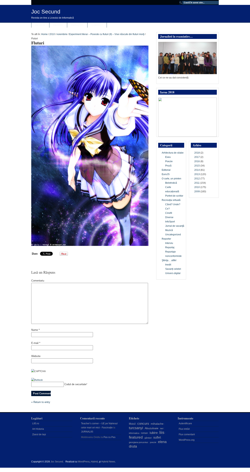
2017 (197, 157)
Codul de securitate (75, 384)
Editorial (166, 170)
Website (35, 356)
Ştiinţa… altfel (169, 260)
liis (161, 432)
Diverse (169, 217)
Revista (40, 25)
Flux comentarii (187, 434)
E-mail (35, 343)
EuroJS (166, 174)
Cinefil (168, 213)
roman (144, 433)
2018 (197, 152)
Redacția (77, 25)
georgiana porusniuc (138, 442)
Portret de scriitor (174, 195)
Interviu (169, 243)
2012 (197, 178)
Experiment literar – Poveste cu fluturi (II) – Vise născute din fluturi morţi (106, 34)
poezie (153, 442)
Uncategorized (173, 234)
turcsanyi (136, 428)
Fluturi (37, 43)
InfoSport (170, 221)
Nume (35, 329)
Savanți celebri (173, 269)
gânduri (148, 438)
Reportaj (169, 247)
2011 (197, 183)
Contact (97, 25)
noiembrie (62, 34)
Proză (168, 165)
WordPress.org (187, 440)
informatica (134, 433)
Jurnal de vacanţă (174, 226)
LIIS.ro (35, 423)
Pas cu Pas (109, 437)
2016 (197, 161)
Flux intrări (184, 429)
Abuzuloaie (151, 428)
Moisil (132, 423)
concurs (143, 423)
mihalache (157, 423)
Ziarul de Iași (39, 434)
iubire (154, 433)
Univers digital (172, 273)
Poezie (169, 161)
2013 (197, 174)
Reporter (166, 238)
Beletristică (171, 183)
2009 (197, 191)
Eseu (168, 157)
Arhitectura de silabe (173, 152)
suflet (157, 437)
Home (44, 34)
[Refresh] (37, 380)
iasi (161, 428)
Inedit (168, 264)
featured (136, 437)
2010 (52, 34)
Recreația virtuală (171, 200)
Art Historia (38, 429)
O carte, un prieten (171, 178)
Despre (58, 25)
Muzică (169, 230)
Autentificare (185, 423)
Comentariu (37, 280)
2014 (197, 170)
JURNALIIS (87, 431)
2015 (197, 165)
